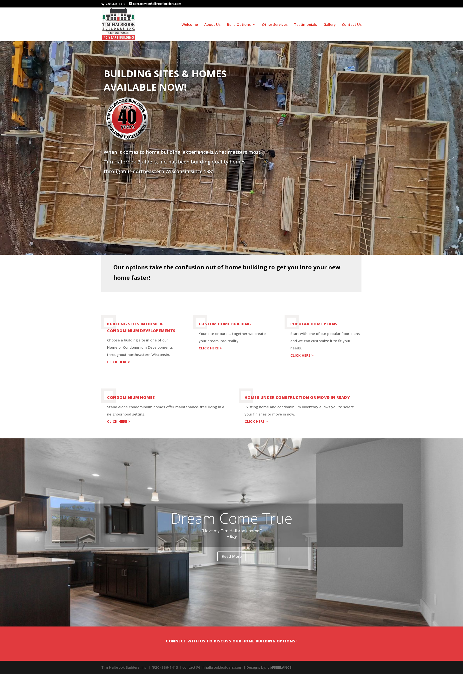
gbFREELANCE (279, 667)
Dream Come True (232, 518)
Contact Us (352, 25)
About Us (212, 25)
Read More (232, 556)
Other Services (275, 25)
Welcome (190, 25)
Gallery (329, 25)
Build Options (239, 25)
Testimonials (305, 25)
